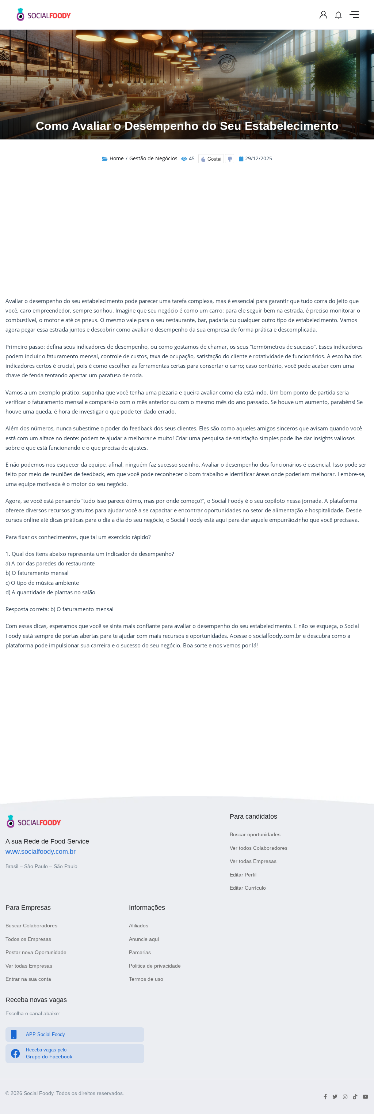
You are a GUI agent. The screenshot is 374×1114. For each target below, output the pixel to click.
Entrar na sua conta (28, 979)
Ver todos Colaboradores (258, 848)
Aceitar (227, 1080)
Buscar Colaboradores (31, 925)
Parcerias (140, 952)
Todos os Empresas (28, 939)
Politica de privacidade (155, 966)
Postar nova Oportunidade (35, 952)
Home (117, 158)
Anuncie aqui (144, 939)
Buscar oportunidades (255, 834)
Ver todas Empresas (253, 861)
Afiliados (138, 925)
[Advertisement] (187, 231)
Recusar (148, 1080)
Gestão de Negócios (153, 158)
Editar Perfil (243, 875)
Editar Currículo (248, 888)
